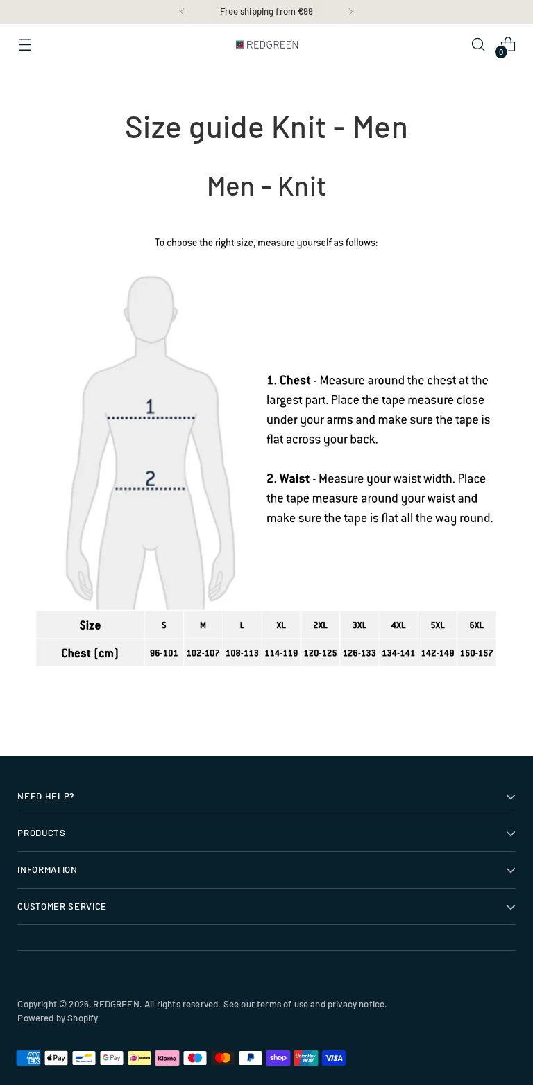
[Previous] (182, 12)
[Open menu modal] (24, 45)
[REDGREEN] (266, 44)
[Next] (350, 12)
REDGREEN (116, 1003)
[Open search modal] (478, 45)
